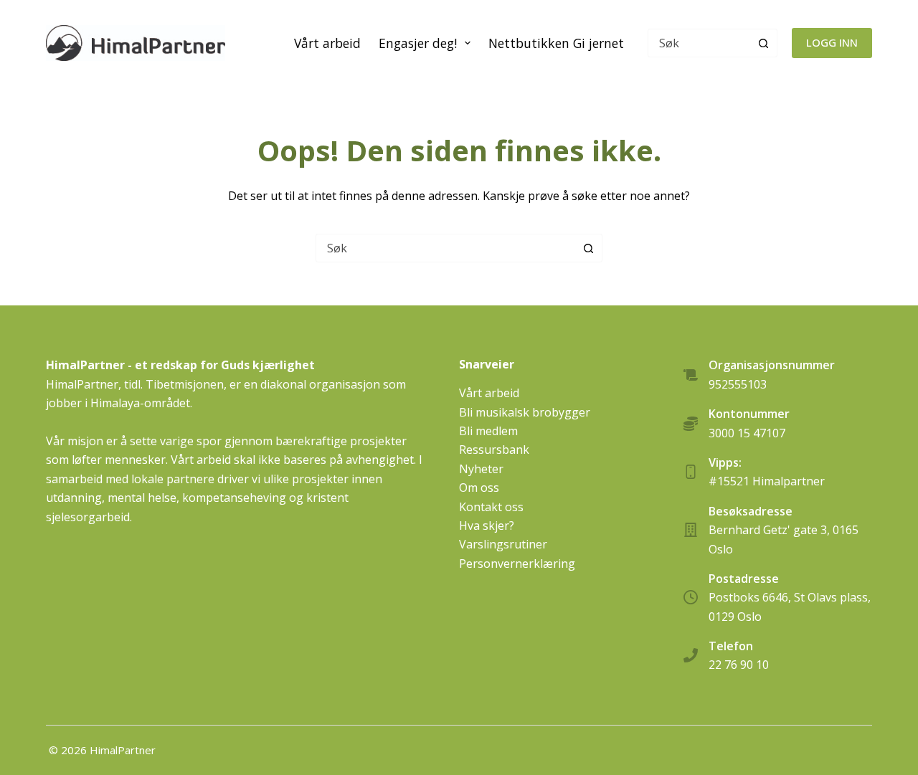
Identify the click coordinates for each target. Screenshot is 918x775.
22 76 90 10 (739, 664)
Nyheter (481, 469)
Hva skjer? (486, 525)
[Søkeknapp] (763, 43)
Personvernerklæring (517, 563)
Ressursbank (494, 449)
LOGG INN (832, 42)
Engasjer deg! (418, 43)
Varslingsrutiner (503, 544)
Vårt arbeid (327, 43)
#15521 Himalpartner (767, 481)
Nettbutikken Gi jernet (556, 43)
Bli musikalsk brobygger (524, 412)
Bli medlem (488, 431)
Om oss (479, 487)
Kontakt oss (491, 507)
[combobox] (445, 248)
